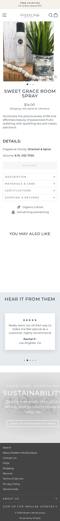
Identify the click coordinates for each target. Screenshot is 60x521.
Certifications (18, 190)
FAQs (6, 463)
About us (11, 498)
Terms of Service (13, 478)
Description (15, 176)
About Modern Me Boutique (20, 452)
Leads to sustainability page (32, 423)
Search (7, 447)
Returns (7, 473)
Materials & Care (20, 183)
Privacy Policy (11, 483)
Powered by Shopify (30, 518)
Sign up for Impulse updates (29, 506)
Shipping (15, 108)
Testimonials (10, 489)
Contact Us (9, 457)
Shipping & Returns (22, 197)
